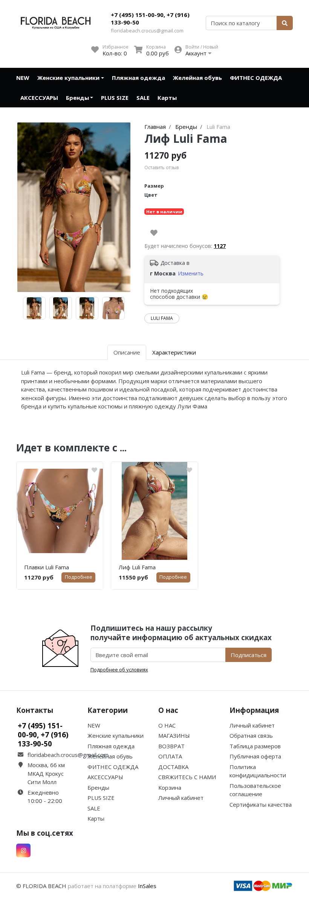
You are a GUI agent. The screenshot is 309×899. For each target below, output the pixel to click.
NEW (22, 77)
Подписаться (248, 655)
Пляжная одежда (138, 77)
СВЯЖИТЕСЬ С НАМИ (187, 777)
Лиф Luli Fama (137, 567)
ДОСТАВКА (173, 767)
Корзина (169, 787)
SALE (143, 97)
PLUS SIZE (114, 97)
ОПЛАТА (170, 756)
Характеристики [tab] (174, 352)
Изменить (190, 273)
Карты (167, 97)
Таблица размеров (255, 746)
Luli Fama (162, 318)
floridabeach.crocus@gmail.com (147, 30)
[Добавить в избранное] (154, 233)
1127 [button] (220, 245)
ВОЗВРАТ (171, 746)
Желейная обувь (197, 77)
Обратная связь (251, 735)
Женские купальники (68, 77)
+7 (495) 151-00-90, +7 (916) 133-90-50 (150, 18)
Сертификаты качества (260, 804)
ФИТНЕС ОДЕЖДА (256, 77)
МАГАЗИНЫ (174, 735)
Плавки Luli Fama (46, 567)
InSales (147, 886)
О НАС (167, 725)
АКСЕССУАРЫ (39, 97)
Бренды (77, 97)
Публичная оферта (255, 756)
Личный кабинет (180, 797)
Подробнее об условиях (119, 669)
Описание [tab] (126, 352)
